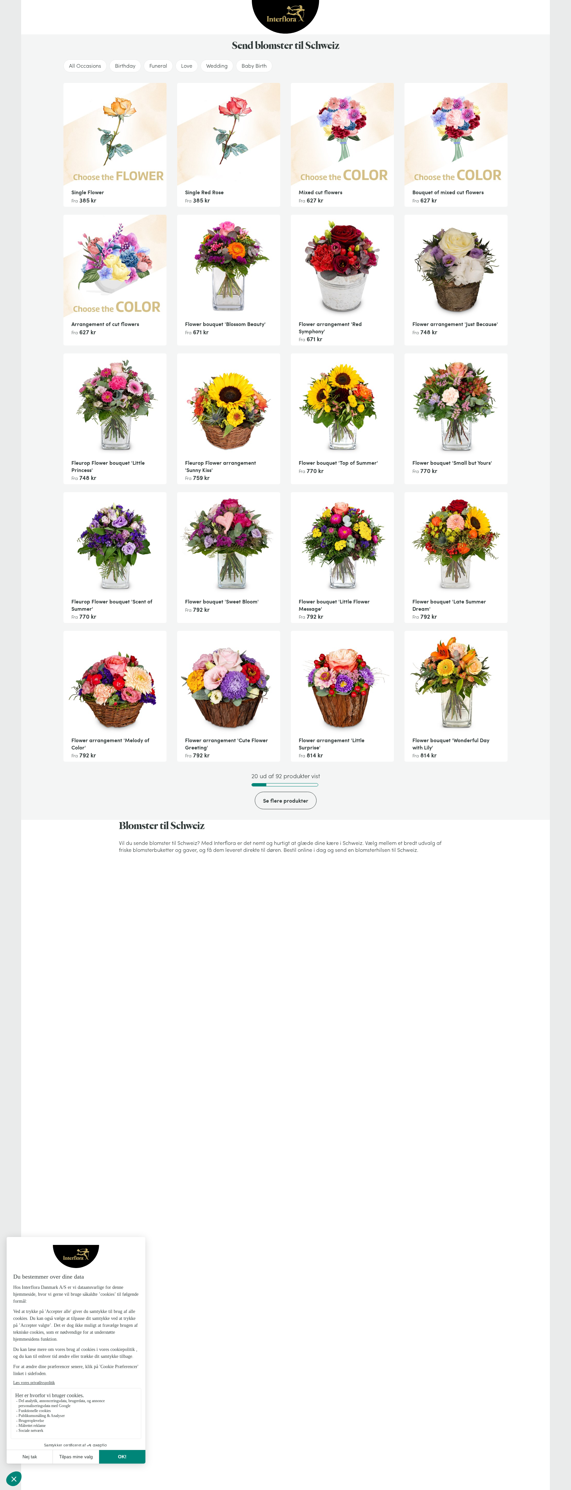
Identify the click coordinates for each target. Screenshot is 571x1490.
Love (186, 65)
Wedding (217, 65)
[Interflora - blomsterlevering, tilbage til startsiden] (285, 17)
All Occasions (85, 65)
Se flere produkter (285, 800)
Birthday (125, 65)
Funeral (158, 65)
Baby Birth (254, 65)
